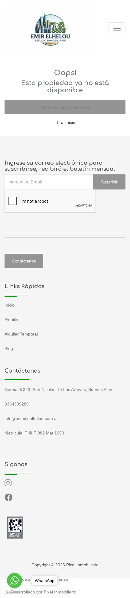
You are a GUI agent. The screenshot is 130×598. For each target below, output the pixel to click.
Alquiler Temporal (21, 334)
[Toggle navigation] (117, 28)
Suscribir (109, 182)
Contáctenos (24, 261)
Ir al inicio (66, 122)
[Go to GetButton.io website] (14, 592)
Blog (9, 348)
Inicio (10, 305)
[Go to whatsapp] (14, 580)
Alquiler (12, 319)
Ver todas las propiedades (65, 107)
